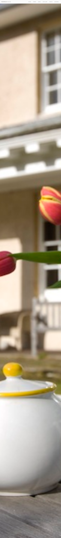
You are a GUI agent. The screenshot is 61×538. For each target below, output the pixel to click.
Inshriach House (6, 2)
